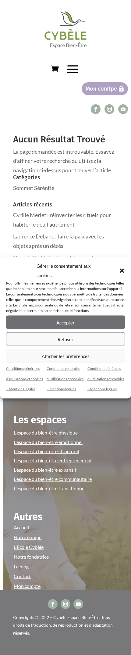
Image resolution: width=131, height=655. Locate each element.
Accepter (65, 322)
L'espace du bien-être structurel (46, 451)
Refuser (65, 339)
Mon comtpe (101, 88)
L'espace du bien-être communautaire (53, 479)
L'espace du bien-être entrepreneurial (52, 460)
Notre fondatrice (32, 557)
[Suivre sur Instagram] (109, 109)
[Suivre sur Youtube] (123, 109)
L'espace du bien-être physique (46, 432)
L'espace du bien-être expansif (45, 470)
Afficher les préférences (66, 356)
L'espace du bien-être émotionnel (48, 442)
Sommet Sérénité (33, 187)
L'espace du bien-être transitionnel (50, 488)
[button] (122, 270)
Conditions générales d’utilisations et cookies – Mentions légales (24, 378)
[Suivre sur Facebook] (96, 109)
